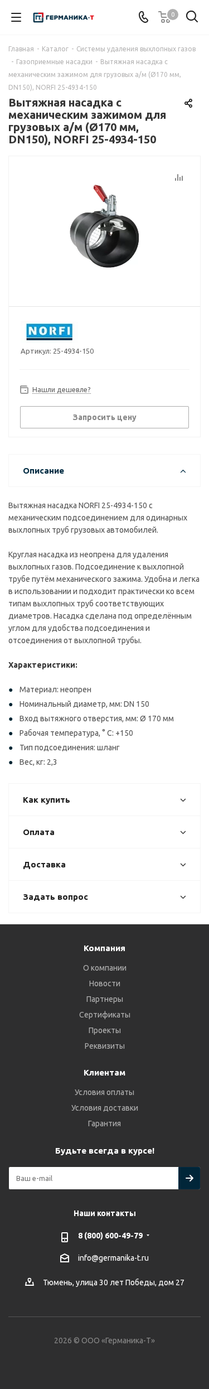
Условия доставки (104, 1107)
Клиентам (104, 1072)
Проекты (105, 1030)
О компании (105, 967)
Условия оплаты (104, 1092)
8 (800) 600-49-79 (110, 1235)
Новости (104, 983)
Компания (104, 948)
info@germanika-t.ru (113, 1257)
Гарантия (104, 1123)
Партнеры (104, 999)
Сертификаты (104, 1014)
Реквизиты (105, 1045)
